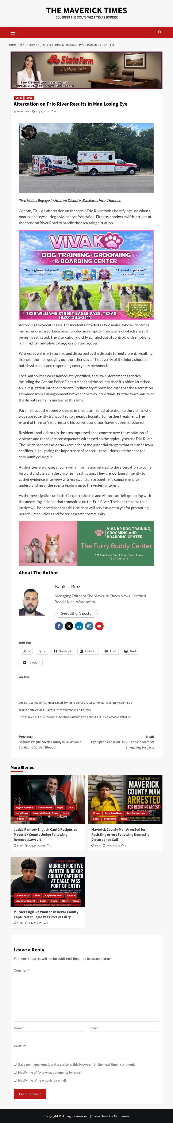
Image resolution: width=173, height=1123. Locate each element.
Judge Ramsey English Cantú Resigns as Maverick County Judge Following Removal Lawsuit (45, 834)
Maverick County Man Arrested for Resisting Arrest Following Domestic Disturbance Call (120, 834)
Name (19, 1028)
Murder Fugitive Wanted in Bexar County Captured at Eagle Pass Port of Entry (46, 915)
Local (19, 98)
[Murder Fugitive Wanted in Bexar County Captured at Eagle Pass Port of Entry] (48, 882)
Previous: (50, 742)
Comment (22, 970)
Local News (22, 813)
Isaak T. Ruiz (24, 111)
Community (22, 895)
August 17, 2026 (36, 846)
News (29, 98)
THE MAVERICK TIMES (86, 10)
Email (94, 1028)
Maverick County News (45, 813)
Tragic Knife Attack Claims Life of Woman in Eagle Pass (55, 709)
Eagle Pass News (24, 807)
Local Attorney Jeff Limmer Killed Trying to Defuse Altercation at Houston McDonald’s (75, 702)
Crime (96, 813)
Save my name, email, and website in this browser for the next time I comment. (76, 1064)
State (65, 901)
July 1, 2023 (42, 111)
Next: (122, 742)
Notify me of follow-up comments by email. (50, 1072)
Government (45, 807)
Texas (32, 819)
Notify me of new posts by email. (42, 1080)
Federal (71, 895)
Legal (60, 807)
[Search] (159, 32)
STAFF (20, 846)
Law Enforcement (137, 813)
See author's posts (76, 613)
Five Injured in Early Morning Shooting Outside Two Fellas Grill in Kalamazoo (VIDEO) (75, 717)
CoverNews (100, 1116)
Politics (20, 819)
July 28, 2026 (113, 846)
